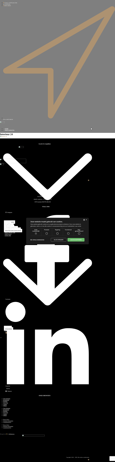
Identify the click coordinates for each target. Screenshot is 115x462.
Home (6, 128)
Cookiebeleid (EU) (7, 422)
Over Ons (5, 403)
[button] (37, 240)
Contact (5, 404)
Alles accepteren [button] (76, 239)
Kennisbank (6, 400)
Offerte (5, 405)
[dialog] (57, 231)
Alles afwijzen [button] (58, 239)
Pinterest (9, 391)
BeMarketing (11, 434)
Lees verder (78, 226)
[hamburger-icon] (91, 129)
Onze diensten (6, 398)
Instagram (9, 212)
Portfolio (5, 401)
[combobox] (84, 220)
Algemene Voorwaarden (8, 420)
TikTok (8, 388)
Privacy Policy (6, 419)
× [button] (86, 219)
